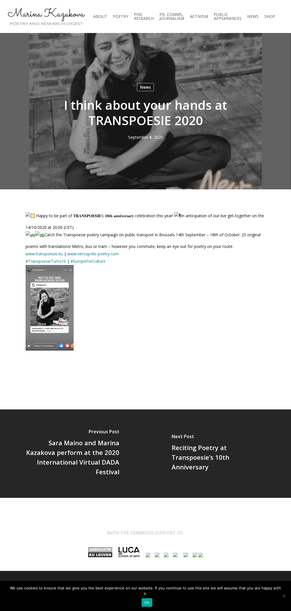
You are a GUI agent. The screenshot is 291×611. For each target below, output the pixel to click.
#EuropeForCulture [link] (88, 261)
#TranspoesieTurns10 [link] (46, 261)
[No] (284, 596)
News (145, 87)
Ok (146, 602)
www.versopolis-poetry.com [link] (93, 253)
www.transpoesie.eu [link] (44, 253)
